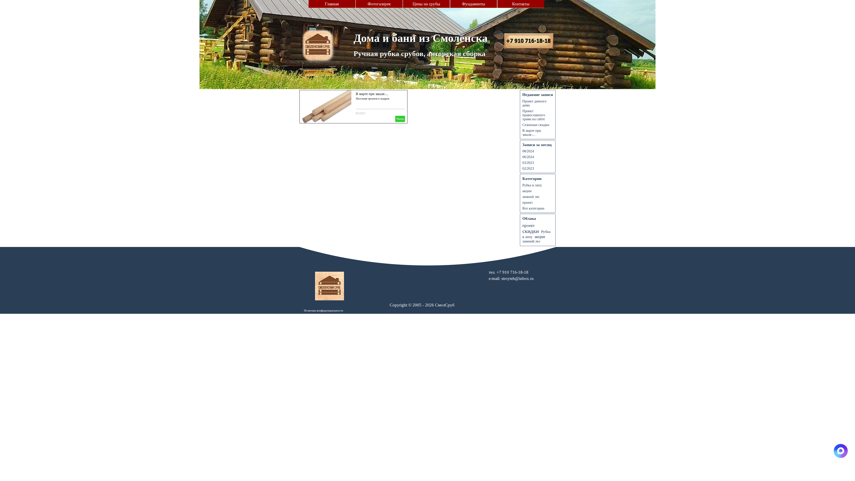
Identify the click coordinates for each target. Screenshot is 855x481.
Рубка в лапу (532, 185)
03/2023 (528, 163)
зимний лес (531, 197)
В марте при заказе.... (372, 94)
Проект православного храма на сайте (533, 115)
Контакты (520, 4)
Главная (332, 4)
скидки (530, 231)
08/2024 (528, 151)
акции (527, 191)
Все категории (533, 208)
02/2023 (528, 168)
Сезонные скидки (535, 125)
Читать (400, 118)
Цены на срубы (426, 4)
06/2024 (528, 157)
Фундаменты (473, 4)
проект (527, 202)
